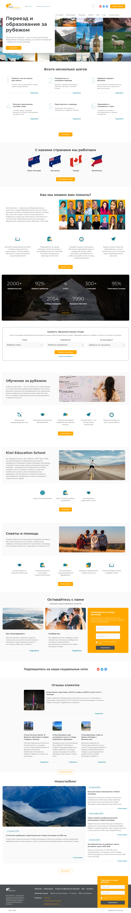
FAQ (82, 889)
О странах (72, 893)
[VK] (105, 669)
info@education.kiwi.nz (51, 904)
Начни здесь (65, 134)
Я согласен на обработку (108, 642)
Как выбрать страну (65, 179)
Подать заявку (117, 6)
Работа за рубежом (85, 893)
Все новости (65, 871)
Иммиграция (48, 889)
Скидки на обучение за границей (67, 889)
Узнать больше (65, 433)
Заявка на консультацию (59, 893)
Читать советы (65, 584)
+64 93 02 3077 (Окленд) (52, 901)
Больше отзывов (66, 772)
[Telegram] (102, 669)
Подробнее (13, 48)
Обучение (38, 889)
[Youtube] (98, 669)
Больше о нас (65, 267)
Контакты (89, 889)
